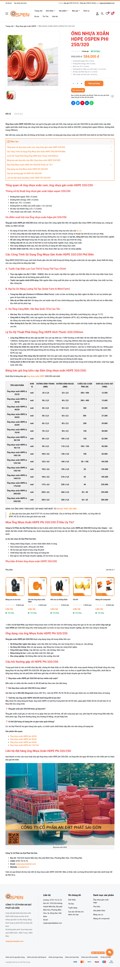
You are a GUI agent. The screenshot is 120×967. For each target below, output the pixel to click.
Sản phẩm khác (99, 911)
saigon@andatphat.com (107, 3)
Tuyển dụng (72, 908)
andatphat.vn (23, 867)
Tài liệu (71, 904)
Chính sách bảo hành (72, 957)
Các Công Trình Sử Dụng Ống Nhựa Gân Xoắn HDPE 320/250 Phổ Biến (36, 151)
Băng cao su (98, 915)
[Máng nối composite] (105, 586)
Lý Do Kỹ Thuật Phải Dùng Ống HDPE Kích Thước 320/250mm (32, 156)
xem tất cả (109, 570)
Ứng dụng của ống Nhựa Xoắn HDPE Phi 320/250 (27, 169)
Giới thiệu (49, 11)
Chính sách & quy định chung (15, 957)
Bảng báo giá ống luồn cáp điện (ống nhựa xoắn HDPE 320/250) (34, 160)
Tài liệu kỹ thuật (105, 957)
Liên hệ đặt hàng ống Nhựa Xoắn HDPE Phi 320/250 (28, 178)
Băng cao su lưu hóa (13, 599)
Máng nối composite (103, 599)
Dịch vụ (86, 11)
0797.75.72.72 (56, 900)
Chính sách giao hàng (56, 957)
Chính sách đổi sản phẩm (89, 957)
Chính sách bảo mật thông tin (36, 957)
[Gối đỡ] (82, 586)
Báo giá (75, 11)
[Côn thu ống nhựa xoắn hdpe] (37, 586)
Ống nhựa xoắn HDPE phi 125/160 (24, 745)
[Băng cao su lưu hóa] (15, 586)
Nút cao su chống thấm (59, 599)
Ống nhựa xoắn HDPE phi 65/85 (23, 742)
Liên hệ (55, 16)
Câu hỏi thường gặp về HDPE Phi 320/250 (24, 173)
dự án (78, 231)
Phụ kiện (9, 570)
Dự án (36, 16)
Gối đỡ (75, 599)
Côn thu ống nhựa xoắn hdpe (36, 601)
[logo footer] (19, 897)
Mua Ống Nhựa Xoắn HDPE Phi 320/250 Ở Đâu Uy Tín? (29, 165)
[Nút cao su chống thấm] (60, 586)
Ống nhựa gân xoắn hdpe (101, 901)
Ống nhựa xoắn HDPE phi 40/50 (23, 736)
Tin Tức (46, 16)
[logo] (19, 13)
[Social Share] (73, 103)
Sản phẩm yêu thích (20, 3)
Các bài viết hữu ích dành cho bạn (76, 913)
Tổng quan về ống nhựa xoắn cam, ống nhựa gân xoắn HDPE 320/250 (36, 147)
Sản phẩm (63, 11)
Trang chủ (38, 11)
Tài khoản (9, 3)
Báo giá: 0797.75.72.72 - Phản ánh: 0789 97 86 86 (80, 3)
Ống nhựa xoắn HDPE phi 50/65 (23, 739)
